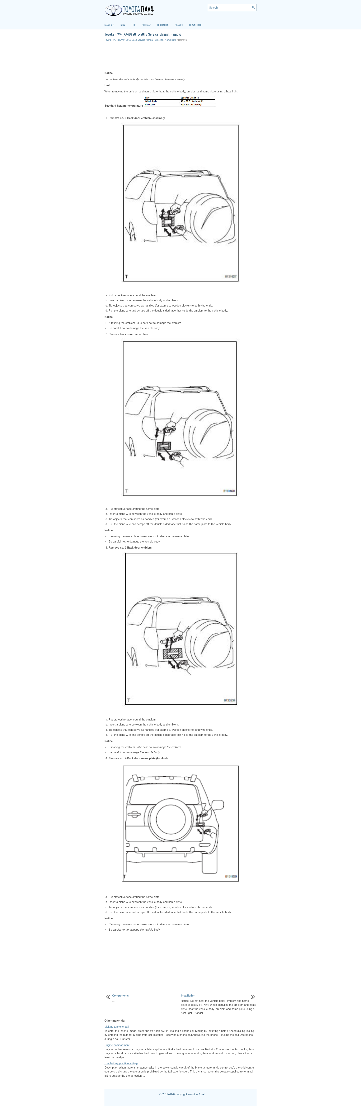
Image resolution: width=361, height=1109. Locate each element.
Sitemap (146, 25)
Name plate (170, 40)
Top (133, 25)
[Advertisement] (180, 56)
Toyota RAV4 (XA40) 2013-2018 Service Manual (128, 40)
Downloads (195, 25)
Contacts (163, 25)
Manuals (109, 25)
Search (179, 25)
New (123, 25)
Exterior (159, 40)
